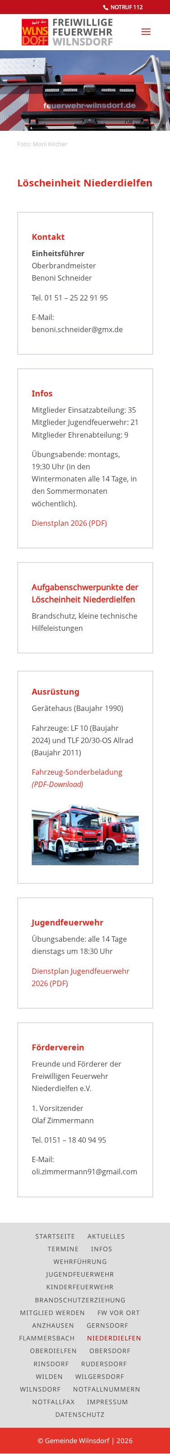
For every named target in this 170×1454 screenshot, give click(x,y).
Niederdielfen (114, 1338)
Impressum (107, 1401)
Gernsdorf (107, 1325)
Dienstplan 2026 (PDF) (69, 523)
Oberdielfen (53, 1350)
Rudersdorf (104, 1363)
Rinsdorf (51, 1363)
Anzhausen (53, 1325)
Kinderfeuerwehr (80, 1286)
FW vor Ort (118, 1312)
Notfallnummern (107, 1389)
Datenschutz (80, 1414)
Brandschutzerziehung (80, 1300)
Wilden (49, 1376)
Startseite (55, 1236)
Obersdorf (110, 1350)
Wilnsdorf (40, 1389)
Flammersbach (47, 1338)
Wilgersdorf (99, 1376)
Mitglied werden (52, 1312)
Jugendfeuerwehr (80, 1274)
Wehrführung (80, 1261)
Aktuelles (106, 1236)
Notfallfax (53, 1401)
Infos (101, 1248)
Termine (63, 1248)
